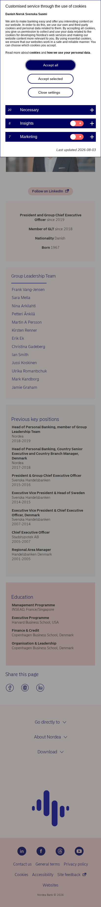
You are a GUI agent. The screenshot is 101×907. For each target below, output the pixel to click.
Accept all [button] (50, 65)
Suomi (42, 14)
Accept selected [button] (50, 79)
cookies (34, 52)
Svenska (31, 14)
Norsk (20, 14)
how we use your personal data (68, 52)
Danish (10, 14)
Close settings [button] (49, 92)
